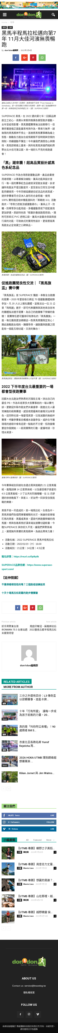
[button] (53, 14)
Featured (37, 840)
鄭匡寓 (26, 852)
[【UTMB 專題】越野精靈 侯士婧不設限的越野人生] (8, 916)
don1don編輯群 (11, 50)
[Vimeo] (37, 1014)
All (27, 840)
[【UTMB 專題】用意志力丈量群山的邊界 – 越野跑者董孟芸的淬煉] (8, 868)
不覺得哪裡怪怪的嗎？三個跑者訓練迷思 (23, 584)
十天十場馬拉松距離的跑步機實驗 (20, 592)
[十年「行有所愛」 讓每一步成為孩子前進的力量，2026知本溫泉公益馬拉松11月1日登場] (10, 715)
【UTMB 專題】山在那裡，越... (36, 896)
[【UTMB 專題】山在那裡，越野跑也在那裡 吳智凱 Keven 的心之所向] (8, 900)
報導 (4, 27)
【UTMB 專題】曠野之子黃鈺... (36, 848)
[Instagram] (29, 1014)
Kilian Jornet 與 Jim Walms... (36, 773)
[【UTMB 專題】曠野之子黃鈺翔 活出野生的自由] (8, 853)
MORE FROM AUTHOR (18, 687)
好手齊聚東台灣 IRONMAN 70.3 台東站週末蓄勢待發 (14, 630)
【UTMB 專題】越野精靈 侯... (35, 912)
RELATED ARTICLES (17, 681)
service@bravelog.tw (35, 985)
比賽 (10, 27)
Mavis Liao (28, 868)
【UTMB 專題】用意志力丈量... (36, 864)
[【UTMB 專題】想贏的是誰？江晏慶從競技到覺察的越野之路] (8, 884)
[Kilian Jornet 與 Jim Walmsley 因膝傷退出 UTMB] (10, 776)
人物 (4, 781)
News (5, 719)
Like (52, 815)
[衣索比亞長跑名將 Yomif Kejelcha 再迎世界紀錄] (10, 745)
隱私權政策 (29, 992)
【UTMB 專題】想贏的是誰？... (36, 880)
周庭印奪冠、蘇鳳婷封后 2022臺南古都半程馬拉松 (42, 628)
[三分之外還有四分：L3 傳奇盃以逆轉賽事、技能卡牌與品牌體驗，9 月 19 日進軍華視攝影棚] (10, 699)
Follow (50, 822)
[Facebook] (20, 1014)
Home (4, 22)
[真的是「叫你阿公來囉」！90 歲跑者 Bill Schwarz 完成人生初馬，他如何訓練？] (10, 730)
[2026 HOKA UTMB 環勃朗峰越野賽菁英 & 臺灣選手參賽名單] (10, 761)
